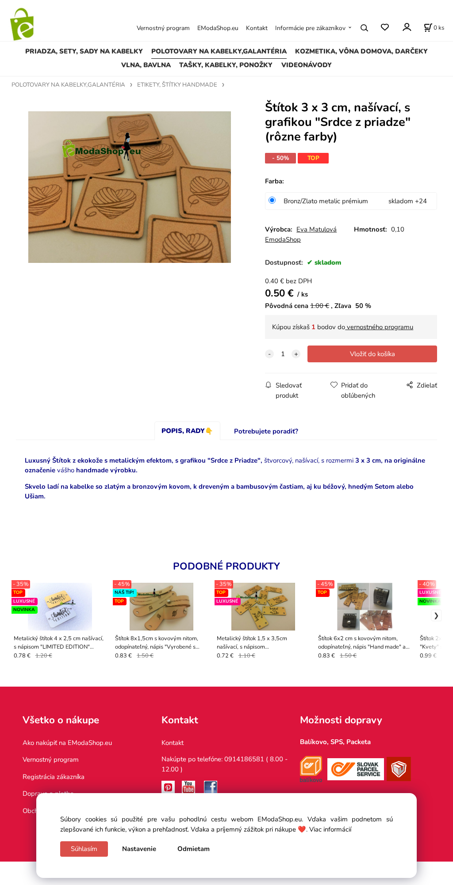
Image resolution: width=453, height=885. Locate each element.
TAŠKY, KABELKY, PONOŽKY (226, 65)
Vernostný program (163, 28)
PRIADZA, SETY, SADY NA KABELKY (84, 51)
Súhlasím (84, 848)
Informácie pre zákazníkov (310, 28)
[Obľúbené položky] (384, 27)
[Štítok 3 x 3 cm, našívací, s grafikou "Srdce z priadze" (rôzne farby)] (129, 187)
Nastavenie (139, 848)
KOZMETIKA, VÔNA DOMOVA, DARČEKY (361, 51)
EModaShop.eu (217, 28)
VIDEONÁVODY (306, 65)
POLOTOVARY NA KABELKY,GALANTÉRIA (219, 51)
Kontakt (257, 28)
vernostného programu (379, 327)
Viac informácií (330, 829)
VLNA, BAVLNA (146, 65)
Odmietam (193, 848)
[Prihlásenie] (406, 27)
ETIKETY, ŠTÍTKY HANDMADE (177, 85)
